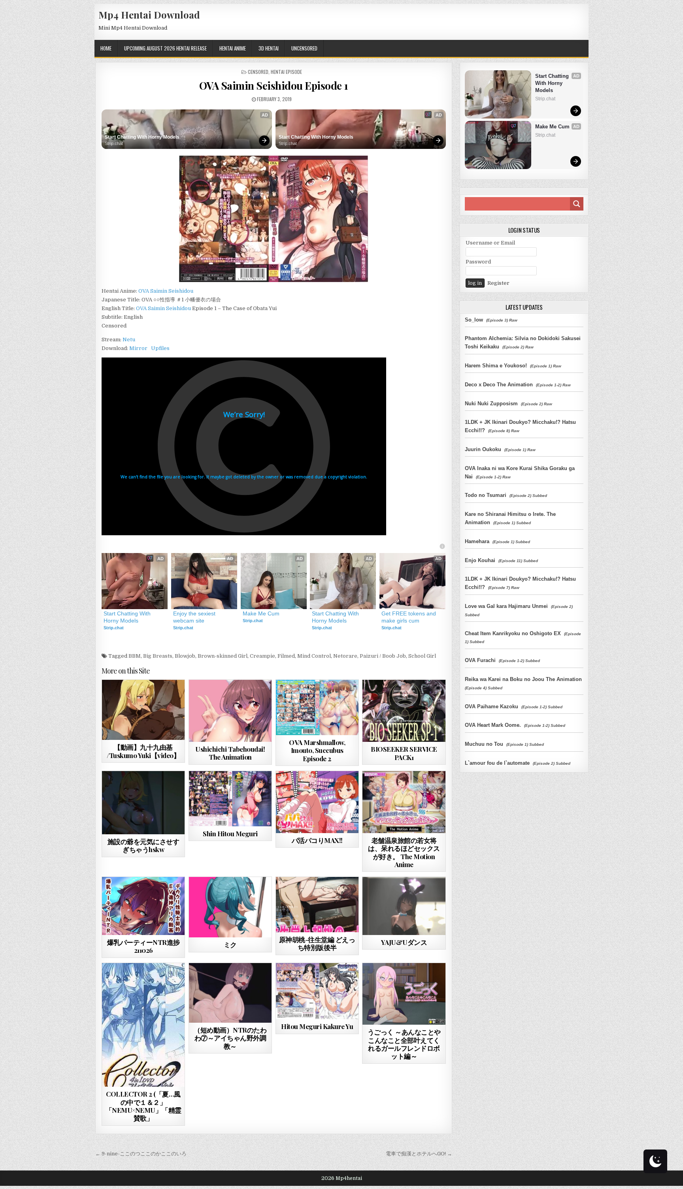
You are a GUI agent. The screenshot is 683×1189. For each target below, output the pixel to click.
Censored (258, 71)
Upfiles (160, 348)
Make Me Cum (261, 613)
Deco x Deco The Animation (499, 385)
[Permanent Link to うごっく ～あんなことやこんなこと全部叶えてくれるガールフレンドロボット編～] (403, 994)
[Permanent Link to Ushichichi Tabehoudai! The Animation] (230, 711)
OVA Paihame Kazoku (491, 706)
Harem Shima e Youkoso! (496, 366)
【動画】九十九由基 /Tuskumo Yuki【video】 (143, 751)
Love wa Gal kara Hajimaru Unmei (506, 606)
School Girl (422, 656)
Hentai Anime (232, 48)
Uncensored (304, 48)
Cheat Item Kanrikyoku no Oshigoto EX (513, 633)
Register (498, 283)
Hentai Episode (286, 71)
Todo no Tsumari (485, 495)
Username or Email (490, 243)
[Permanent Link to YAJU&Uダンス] (403, 906)
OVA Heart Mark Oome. (493, 725)
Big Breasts (157, 656)
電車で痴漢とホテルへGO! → (419, 1154)
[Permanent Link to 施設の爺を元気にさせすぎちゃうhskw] (143, 802)
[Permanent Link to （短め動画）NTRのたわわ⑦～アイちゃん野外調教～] (230, 993)
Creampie (262, 656)
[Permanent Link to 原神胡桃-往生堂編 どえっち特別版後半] (317, 904)
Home (105, 48)
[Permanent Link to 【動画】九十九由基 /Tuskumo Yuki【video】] (143, 710)
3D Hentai (268, 48)
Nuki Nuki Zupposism (491, 403)
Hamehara (477, 541)
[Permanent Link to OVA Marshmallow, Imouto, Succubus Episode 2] (317, 707)
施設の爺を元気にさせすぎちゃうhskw (143, 845)
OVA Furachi (480, 660)
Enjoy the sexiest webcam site (195, 617)
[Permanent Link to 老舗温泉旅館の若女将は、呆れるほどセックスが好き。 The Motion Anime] (403, 802)
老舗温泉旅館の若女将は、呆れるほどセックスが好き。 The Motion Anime (404, 852)
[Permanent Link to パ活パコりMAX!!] (317, 802)
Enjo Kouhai (480, 560)
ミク (230, 944)
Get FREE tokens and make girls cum (409, 617)
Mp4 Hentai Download (149, 14)
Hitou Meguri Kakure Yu (317, 1026)
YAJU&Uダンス (404, 942)
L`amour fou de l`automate (497, 763)
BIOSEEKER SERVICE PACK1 (404, 753)
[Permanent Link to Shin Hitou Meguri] (230, 798)
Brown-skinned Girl (222, 656)
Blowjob (185, 656)
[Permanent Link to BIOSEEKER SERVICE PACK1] (403, 711)
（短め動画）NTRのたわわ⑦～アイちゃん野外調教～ (230, 1037)
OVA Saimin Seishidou (165, 291)
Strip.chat (114, 143)
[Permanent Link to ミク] (230, 907)
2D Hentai (129, 699)
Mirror (138, 348)
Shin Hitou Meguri (230, 833)
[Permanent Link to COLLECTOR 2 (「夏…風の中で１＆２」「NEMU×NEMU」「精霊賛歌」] (143, 1025)
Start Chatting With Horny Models (142, 137)
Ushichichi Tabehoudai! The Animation (230, 753)
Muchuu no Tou (484, 744)
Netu (129, 339)
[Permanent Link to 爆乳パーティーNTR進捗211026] (143, 906)
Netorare (345, 656)
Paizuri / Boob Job (383, 656)
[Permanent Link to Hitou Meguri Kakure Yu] (317, 991)
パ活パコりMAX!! (317, 840)
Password (478, 262)
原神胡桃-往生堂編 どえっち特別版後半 (317, 943)
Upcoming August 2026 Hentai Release (165, 48)
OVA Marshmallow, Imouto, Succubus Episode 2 (317, 750)
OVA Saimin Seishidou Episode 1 (273, 85)
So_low (474, 320)
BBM (134, 656)
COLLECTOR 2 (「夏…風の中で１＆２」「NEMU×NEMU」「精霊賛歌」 (143, 1105)
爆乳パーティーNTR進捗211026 (143, 946)
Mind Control (314, 656)
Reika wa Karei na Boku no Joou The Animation (523, 679)
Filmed (286, 656)
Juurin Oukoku (483, 449)
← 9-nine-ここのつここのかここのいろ (141, 1154)
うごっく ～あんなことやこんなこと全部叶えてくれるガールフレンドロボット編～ (404, 1043)
